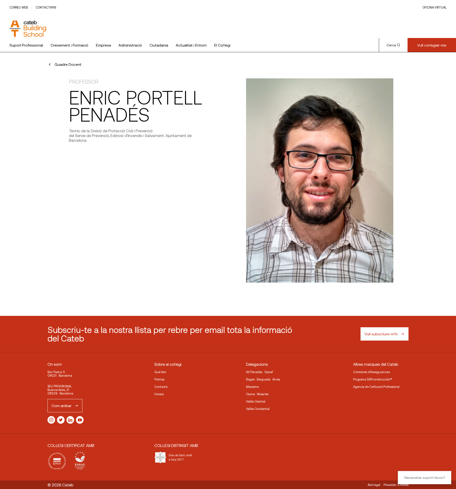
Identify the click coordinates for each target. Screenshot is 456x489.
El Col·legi (222, 45)
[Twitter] (61, 420)
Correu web (19, 7)
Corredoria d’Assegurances (371, 372)
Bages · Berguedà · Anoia (263, 379)
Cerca (391, 45)
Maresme (252, 386)
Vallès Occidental (258, 408)
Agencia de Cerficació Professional (376, 386)
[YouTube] (80, 420)
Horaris (159, 394)
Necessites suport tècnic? (424, 477)
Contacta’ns (46, 7)
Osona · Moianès (257, 394)
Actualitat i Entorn (191, 45)
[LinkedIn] (70, 420)
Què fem (160, 372)
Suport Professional (26, 45)
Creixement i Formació (69, 45)
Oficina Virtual (434, 7)
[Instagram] (51, 420)
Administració (130, 45)
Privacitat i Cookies (396, 484)
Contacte (160, 386)
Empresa (103, 45)
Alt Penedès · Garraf (259, 372)
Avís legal (374, 484)
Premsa (159, 379)
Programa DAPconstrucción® (372, 379)
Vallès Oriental (255, 401)
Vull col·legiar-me (431, 45)
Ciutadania (159, 45)
